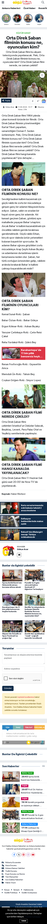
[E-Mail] (19, 555)
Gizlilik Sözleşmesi (29, 893)
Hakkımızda (28, 890)
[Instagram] (28, 855)
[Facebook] (14, 855)
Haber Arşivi (10, 883)
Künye (7, 890)
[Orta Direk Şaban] (23, 396)
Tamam (23, 921)
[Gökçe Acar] (8, 551)
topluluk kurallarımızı (26, 697)
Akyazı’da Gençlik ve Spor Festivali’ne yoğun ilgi (11, 636)
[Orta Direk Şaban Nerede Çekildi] (23, 173)
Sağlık (24, 786)
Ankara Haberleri (11, 8)
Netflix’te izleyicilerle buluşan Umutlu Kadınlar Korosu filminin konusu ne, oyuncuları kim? (35, 611)
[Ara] (42, 2)
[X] (19, 855)
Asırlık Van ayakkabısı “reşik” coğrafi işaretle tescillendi (34, 636)
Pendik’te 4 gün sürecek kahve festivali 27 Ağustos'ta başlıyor (32, 817)
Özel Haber (29, 8)
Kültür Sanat (23, 33)
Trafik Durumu (11, 871)
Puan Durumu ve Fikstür (15, 874)
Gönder (8, 688)
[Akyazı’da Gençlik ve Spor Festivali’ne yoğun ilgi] (12, 626)
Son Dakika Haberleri (14, 880)
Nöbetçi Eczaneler (13, 862)
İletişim (16, 890)
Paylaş (7, 101)
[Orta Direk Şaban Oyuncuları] (23, 284)
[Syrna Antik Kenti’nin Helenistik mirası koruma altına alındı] (12, 575)
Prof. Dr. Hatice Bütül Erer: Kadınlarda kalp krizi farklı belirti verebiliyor (32, 791)
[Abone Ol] (44, 101)
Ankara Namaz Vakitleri (15, 868)
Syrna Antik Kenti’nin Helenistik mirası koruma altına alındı (12, 585)
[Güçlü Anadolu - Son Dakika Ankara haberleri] (22, 2)
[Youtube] (33, 855)
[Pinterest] (23, 855)
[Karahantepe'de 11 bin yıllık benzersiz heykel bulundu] (12, 600)
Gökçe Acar (9, 107)
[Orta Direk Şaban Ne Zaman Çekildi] (23, 449)
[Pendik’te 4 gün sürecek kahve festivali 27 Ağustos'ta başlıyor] (35, 575)
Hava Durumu (11, 865)
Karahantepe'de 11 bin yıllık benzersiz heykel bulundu (11, 609)
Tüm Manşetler (11, 877)
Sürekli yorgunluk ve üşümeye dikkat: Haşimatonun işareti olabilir (32, 804)
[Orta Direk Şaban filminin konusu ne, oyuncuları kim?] (23, 84)
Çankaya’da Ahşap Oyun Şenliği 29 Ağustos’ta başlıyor (32, 830)
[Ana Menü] (3, 2)
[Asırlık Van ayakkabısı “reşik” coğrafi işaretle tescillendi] (35, 626)
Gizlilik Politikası (10, 893)
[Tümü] (43, 766)
